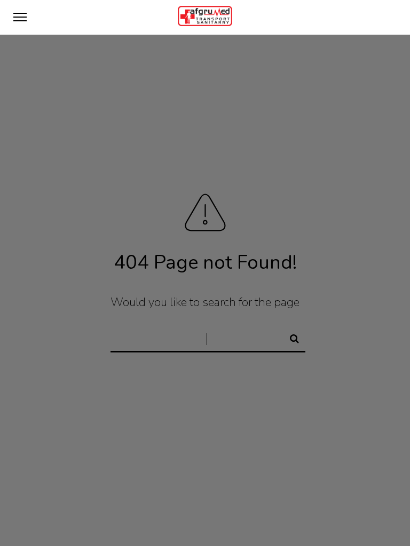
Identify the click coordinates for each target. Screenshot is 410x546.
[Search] (289, 337)
